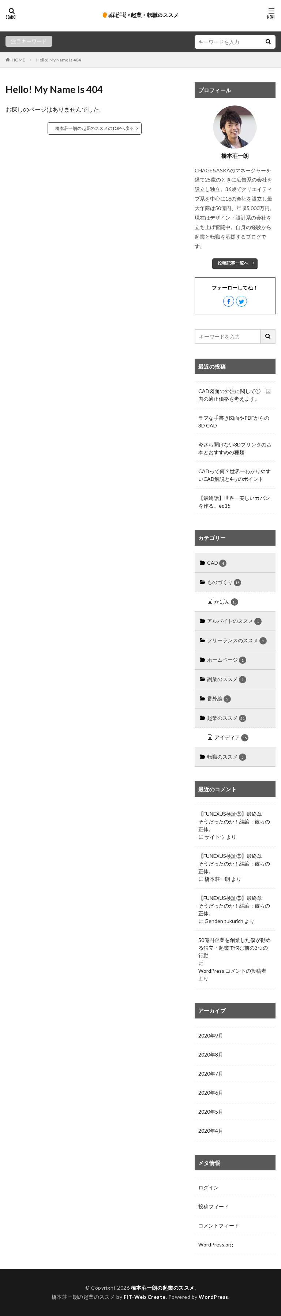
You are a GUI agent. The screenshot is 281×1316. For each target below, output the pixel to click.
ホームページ (225, 660)
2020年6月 (210, 1092)
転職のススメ (225, 757)
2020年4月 (210, 1131)
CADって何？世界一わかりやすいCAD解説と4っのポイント (234, 475)
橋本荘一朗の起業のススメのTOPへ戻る (94, 128)
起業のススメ (226, 718)
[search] (268, 42)
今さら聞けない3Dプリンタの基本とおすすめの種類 (234, 448)
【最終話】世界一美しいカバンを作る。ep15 (234, 502)
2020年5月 (210, 1111)
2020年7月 (210, 1073)
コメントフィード (218, 1225)
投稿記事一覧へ (233, 263)
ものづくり (223, 582)
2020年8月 (210, 1054)
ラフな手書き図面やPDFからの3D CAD (233, 422)
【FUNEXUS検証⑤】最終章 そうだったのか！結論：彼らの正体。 (234, 821)
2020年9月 (210, 1035)
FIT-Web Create (145, 1297)
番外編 (217, 698)
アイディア (230, 737)
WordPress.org (215, 1244)
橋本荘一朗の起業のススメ (163, 1288)
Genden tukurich (224, 921)
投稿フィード (213, 1206)
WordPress (213, 1297)
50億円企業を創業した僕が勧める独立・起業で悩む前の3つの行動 (234, 947)
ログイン (208, 1187)
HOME (18, 60)
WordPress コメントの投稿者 (232, 971)
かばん (225, 601)
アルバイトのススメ (233, 621)
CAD (215, 563)
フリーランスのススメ (235, 640)
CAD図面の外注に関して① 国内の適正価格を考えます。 (234, 395)
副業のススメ (225, 679)
